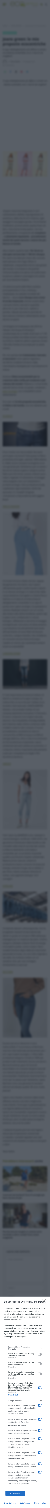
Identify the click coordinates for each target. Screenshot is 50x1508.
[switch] (40, 1354)
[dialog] (25, 1402)
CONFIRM (15, 1493)
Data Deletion (10, 1503)
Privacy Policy (40, 1503)
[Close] (44, 1302)
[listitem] (25, 1348)
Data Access (25, 1503)
